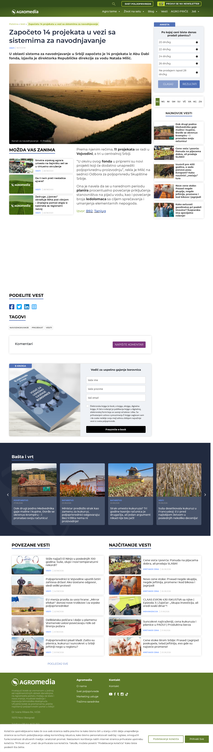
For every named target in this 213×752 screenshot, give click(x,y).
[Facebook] (11, 306)
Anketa (164, 24)
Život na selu (132, 11)
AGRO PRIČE (179, 11)
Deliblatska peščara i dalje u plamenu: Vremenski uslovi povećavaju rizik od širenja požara (71, 623)
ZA (200, 102)
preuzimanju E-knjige (121, 415)
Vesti (164, 11)
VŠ (184, 102)
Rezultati (190, 84)
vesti (49, 327)
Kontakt (114, 686)
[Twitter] (19, 306)
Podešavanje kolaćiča (166, 739)
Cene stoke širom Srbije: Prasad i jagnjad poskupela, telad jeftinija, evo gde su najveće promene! (171, 643)
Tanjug (100, 211)
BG (157, 102)
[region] (106, 738)
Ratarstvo (68, 500)
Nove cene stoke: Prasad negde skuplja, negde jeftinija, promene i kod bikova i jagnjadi (170, 582)
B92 (89, 211)
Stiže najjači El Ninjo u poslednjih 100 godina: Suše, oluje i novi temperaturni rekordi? (72, 562)
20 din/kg (165, 42)
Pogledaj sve (58, 663)
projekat (37, 327)
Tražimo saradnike (88, 701)
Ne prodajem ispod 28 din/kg (172, 72)
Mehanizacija (150, 611)
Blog (151, 11)
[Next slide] (205, 494)
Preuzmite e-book (116, 429)
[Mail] (34, 306)
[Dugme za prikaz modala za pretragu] (113, 4)
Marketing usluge (87, 696)
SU (178, 102)
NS (163, 102)
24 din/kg (165, 56)
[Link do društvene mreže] (110, 694)
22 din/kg (165, 49)
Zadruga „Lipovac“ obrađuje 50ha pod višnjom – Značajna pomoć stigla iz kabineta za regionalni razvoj (52, 203)
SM (173, 102)
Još (194, 11)
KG (195, 102)
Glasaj (168, 84)
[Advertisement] (80, 253)
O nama (82, 686)
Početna (13, 24)
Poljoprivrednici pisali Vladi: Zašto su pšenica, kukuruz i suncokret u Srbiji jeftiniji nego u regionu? (70, 643)
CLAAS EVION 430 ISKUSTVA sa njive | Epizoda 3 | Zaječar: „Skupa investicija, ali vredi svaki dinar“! (170, 602)
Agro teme (109, 11)
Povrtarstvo (21, 500)
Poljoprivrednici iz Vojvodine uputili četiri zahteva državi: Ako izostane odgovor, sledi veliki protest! (73, 582)
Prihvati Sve (197, 739)
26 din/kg (165, 63)
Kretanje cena (151, 569)
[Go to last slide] (7, 494)
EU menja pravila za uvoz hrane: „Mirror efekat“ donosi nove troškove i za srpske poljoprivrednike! (73, 602)
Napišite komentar (129, 344)
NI (168, 102)
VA (189, 102)
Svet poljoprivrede (138, 3)
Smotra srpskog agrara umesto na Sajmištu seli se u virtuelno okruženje (51, 163)
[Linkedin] (26, 306)
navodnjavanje (19, 327)
